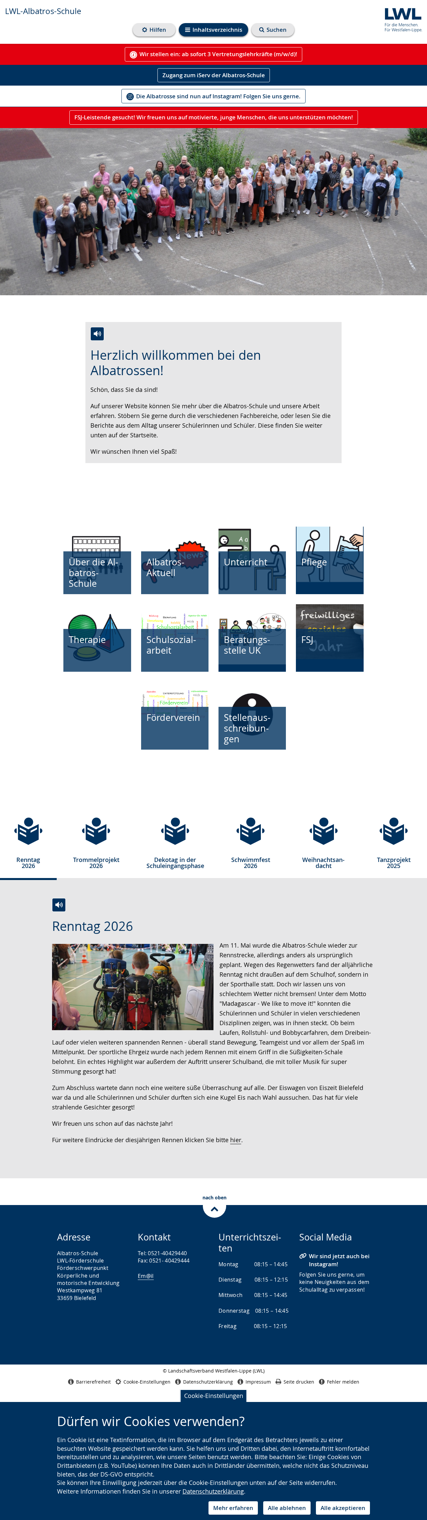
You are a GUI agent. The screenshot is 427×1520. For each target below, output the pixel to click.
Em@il (146, 1276)
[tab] (28, 845)
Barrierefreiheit (93, 1382)
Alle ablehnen (287, 1508)
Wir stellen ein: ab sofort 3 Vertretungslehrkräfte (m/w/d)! (218, 54)
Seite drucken (299, 1382)
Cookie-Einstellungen (213, 1396)
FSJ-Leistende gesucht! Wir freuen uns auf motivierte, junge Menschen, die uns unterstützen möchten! (213, 117)
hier (235, 1140)
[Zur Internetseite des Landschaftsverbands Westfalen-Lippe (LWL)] (401, 19)
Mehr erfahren (233, 1508)
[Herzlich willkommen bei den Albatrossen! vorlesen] (97, 334)
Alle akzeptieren (343, 1508)
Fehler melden (343, 1382)
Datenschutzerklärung (213, 1491)
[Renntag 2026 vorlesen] (59, 905)
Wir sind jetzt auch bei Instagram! (339, 1260)
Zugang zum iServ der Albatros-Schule (213, 75)
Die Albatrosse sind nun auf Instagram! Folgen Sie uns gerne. (218, 96)
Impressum (258, 1382)
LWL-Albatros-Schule (43, 11)
